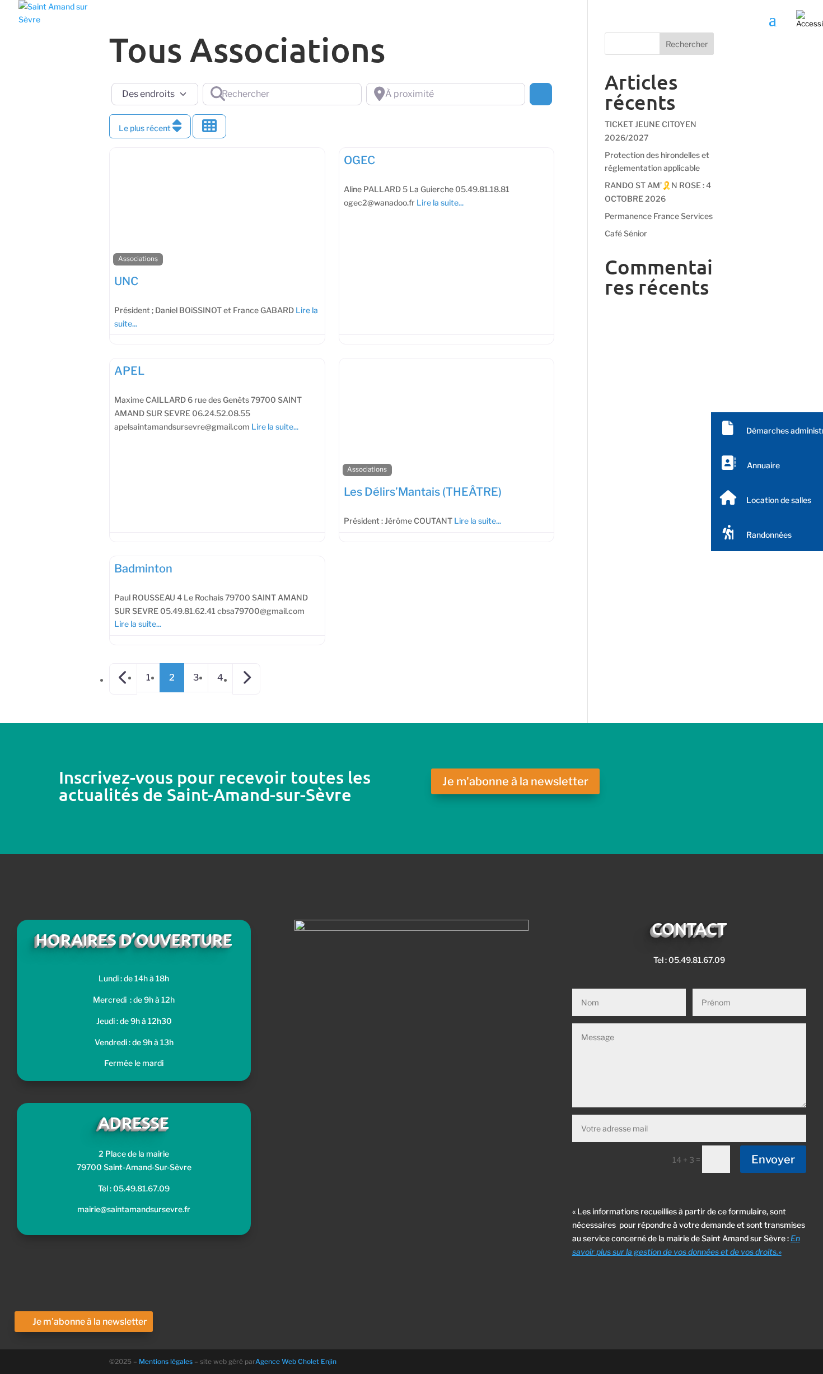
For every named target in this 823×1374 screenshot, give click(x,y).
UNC (126, 281)
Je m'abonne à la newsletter (515, 781)
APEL (129, 371)
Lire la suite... (440, 202)
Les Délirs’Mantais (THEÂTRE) (423, 492)
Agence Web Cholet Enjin (295, 1361)
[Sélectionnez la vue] (209, 126)
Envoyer (773, 1159)
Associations (138, 259)
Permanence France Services (659, 216)
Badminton (143, 568)
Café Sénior (626, 233)
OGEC (359, 160)
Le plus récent (145, 128)
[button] (767, 429)
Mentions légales (166, 1361)
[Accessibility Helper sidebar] (809, 19)
